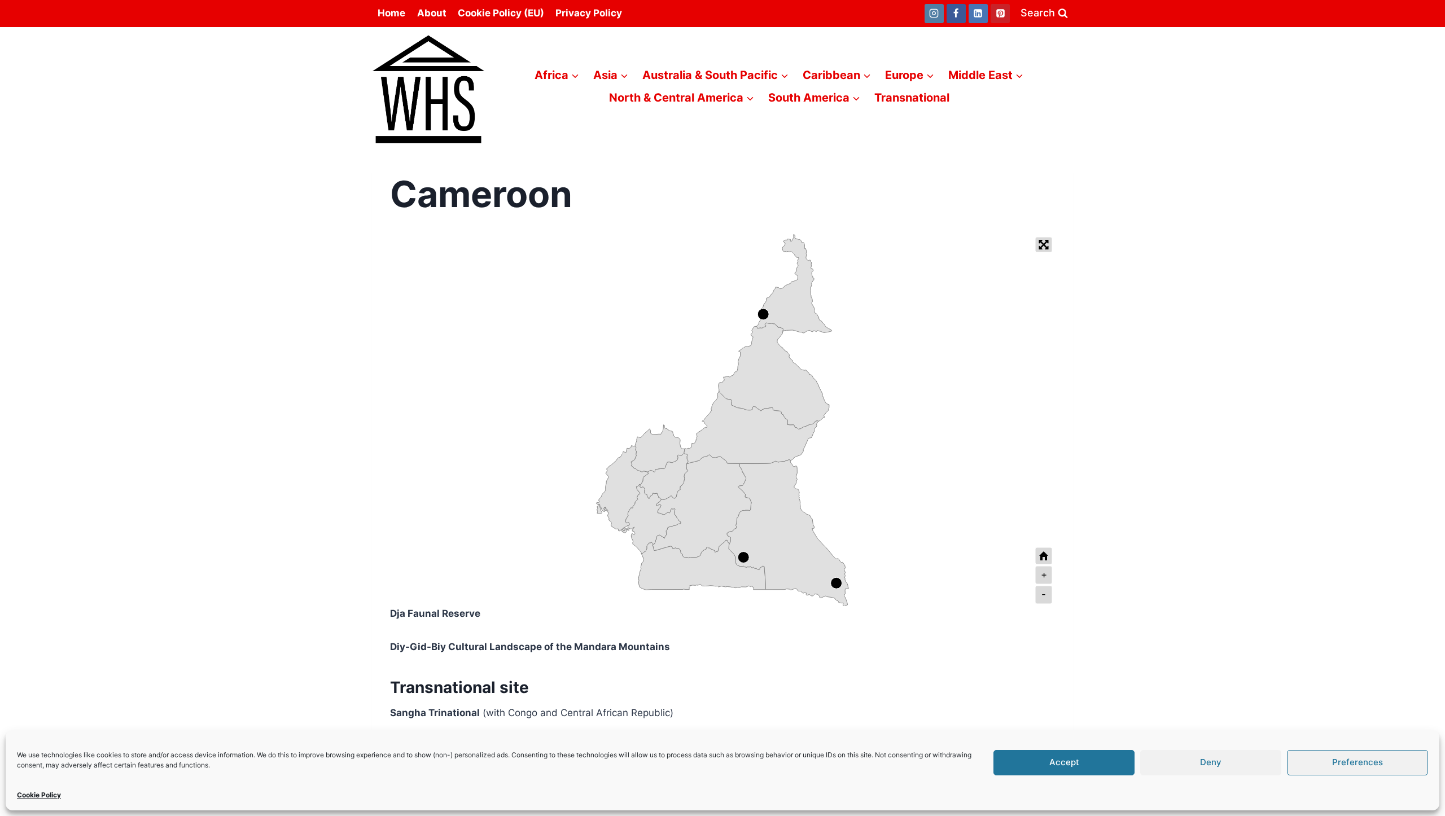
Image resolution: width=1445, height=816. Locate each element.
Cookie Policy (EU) (501, 13)
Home (391, 13)
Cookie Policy (39, 795)
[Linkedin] (978, 13)
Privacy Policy (588, 13)
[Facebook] (956, 13)
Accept (1064, 762)
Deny (1210, 762)
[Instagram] (934, 13)
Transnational (911, 97)
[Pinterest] (1000, 13)
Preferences (1357, 762)
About (431, 13)
